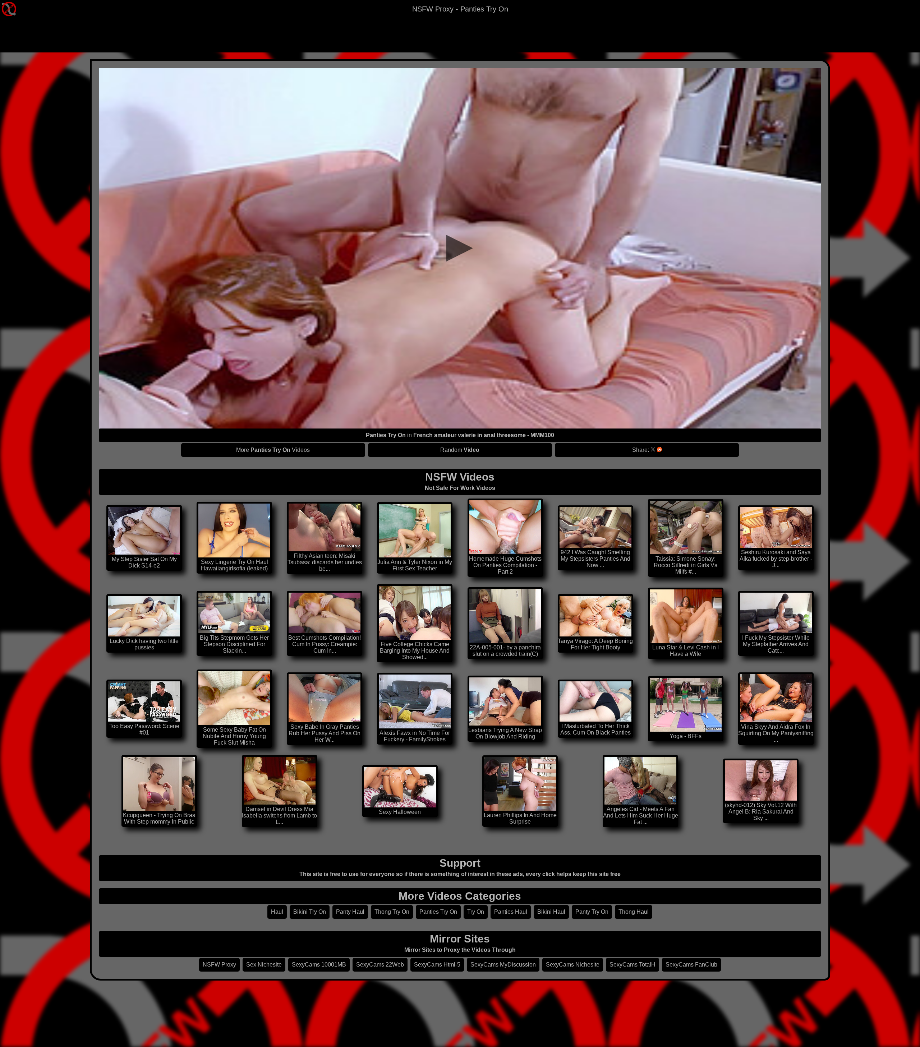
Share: (640, 450)
